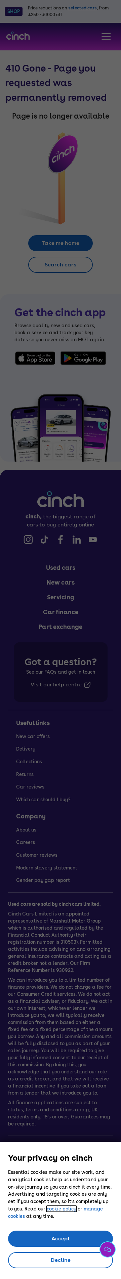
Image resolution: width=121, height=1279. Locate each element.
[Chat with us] (107, 1249)
